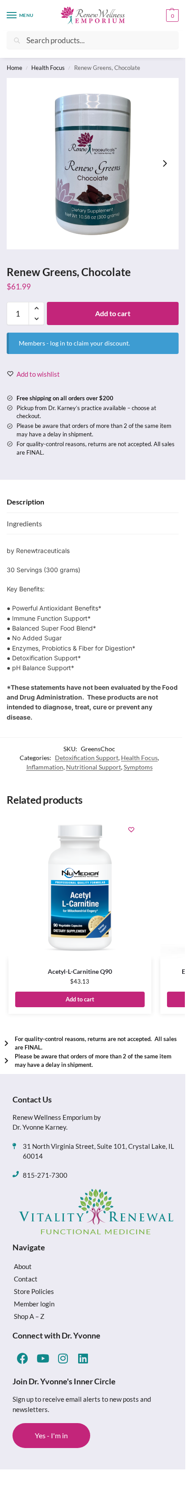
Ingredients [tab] (24, 523)
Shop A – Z (29, 1316)
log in (57, 343)
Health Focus (48, 67)
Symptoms (138, 767)
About (23, 1266)
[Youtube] (43, 1358)
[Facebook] (23, 1358)
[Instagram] (63, 1358)
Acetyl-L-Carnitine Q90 (80, 971)
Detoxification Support (86, 757)
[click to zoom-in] (93, 163)
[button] (171, 15)
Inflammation (44, 767)
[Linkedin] (83, 1358)
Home (14, 67)
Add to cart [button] (80, 999)
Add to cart (112, 313)
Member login (34, 1304)
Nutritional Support (93, 767)
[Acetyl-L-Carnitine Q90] (79, 887)
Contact (26, 1279)
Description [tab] (25, 501)
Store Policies (34, 1291)
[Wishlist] (131, 829)
